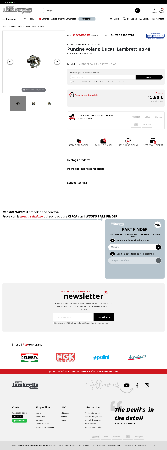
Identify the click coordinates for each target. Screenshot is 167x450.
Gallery (145, 18)
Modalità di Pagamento (93, 416)
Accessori (39, 420)
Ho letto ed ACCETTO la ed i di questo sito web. (98, 82)
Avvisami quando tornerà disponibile (84, 72)
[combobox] (91, 10)
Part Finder (87, 18)
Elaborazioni (40, 416)
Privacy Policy (94, 82)
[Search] (137, 10)
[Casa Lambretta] (155, 35)
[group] (29, 357)
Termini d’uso (106, 82)
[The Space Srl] (118, 445)
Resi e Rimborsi (90, 424)
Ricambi (38, 413)
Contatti (160, 18)
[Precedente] (10, 61)
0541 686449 (20, 421)
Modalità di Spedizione (93, 420)
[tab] (116, 159)
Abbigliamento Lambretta (63, 18)
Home (5, 26)
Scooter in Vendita (42, 424)
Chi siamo (65, 413)
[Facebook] (137, 385)
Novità (33, 18)
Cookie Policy (141, 445)
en (154, 445)
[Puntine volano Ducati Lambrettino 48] (18, 104)
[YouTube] (127, 385)
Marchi (116, 18)
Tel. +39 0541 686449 (19, 413)
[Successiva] (57, 61)
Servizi (63, 420)
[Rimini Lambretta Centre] (17, 10)
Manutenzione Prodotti (93, 427)
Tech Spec (131, 18)
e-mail (19, 416)
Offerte (45, 18)
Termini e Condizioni (92, 413)
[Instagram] (147, 385)
